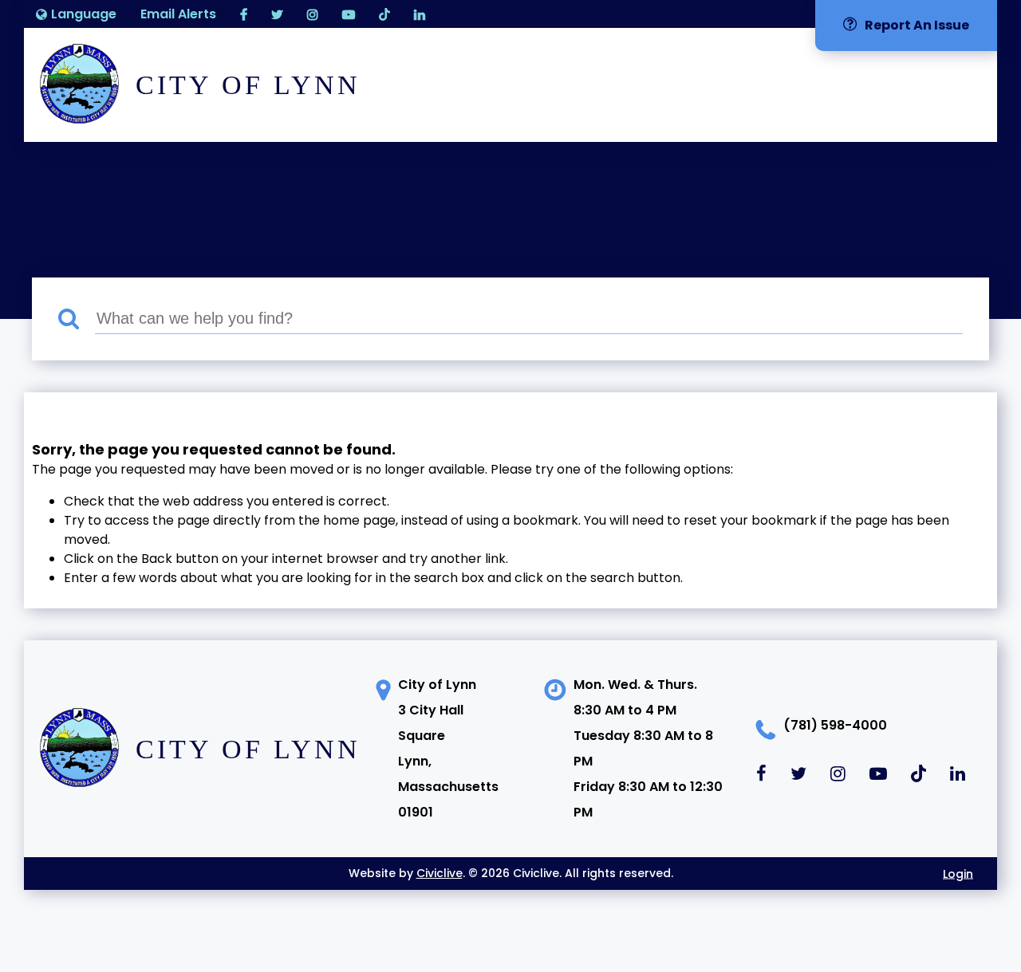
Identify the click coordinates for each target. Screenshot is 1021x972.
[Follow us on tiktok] (384, 14)
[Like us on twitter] (277, 14)
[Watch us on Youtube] (348, 14)
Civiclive (439, 873)
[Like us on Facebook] (243, 14)
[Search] (76, 319)
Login (958, 873)
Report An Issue (917, 25)
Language (83, 14)
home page (359, 520)
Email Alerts (178, 14)
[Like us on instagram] (312, 14)
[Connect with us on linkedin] (419, 14)
